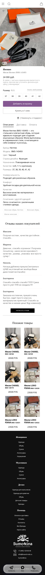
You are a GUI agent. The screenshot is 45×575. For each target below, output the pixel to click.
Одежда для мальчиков (21, 490)
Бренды (21, 504)
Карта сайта (21, 530)
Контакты (21, 522)
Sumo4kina (22, 558)
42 (39, 96)
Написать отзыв (22, 310)
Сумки (21, 449)
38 (13, 96)
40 (26, 96)
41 (33, 96)
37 (6, 96)
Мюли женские (10, 214)
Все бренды (21, 526)
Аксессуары (21, 453)
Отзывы (21, 519)
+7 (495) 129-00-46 (24, 551)
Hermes (7, 69)
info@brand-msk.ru (25, 554)
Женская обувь (33, 210)
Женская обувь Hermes (13, 210)
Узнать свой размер (34, 90)
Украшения (21, 456)
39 (19, 96)
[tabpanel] (22, 38)
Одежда (21, 442)
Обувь (21, 446)
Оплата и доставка (21, 515)
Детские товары (21, 500)
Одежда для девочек (21, 493)
